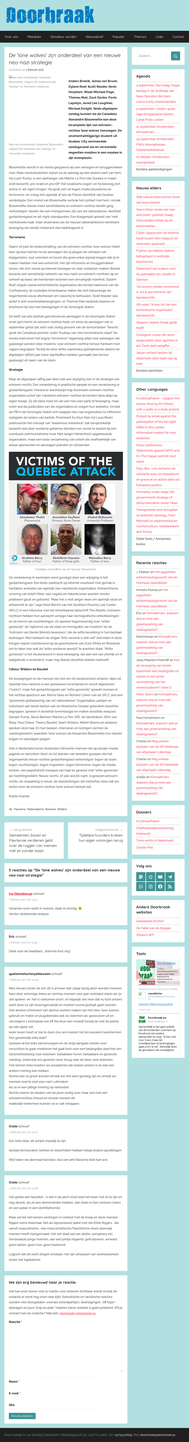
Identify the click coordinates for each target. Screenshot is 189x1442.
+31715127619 (123, 1435)
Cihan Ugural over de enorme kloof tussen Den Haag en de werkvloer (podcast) (157, 238)
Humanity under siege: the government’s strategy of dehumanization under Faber (157, 497)
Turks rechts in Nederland (154, 840)
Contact (178, 37)
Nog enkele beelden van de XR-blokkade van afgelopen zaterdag (157, 746)
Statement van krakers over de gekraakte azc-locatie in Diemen (156, 274)
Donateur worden (63, 37)
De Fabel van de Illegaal (153, 928)
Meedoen (34, 37)
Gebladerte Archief (150, 921)
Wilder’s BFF (145, 935)
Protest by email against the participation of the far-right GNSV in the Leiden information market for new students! (156, 427)
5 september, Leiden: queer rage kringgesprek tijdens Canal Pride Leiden (156, 114)
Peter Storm (145, 694)
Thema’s (140, 37)
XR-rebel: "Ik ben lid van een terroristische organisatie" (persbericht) (156, 310)
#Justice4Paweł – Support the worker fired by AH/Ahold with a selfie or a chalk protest (158, 403)
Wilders (62, 809)
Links (159, 37)
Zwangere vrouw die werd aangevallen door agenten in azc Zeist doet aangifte (157, 340)
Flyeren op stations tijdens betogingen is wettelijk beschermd (155, 256)
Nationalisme (35, 809)
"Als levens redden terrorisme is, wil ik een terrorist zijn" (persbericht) (157, 292)
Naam (14, 1381)
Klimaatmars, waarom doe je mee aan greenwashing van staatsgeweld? (157, 728)
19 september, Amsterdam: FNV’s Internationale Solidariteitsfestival (155, 144)
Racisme (50, 809)
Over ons (11, 37)
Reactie (15, 1322)
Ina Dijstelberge (20, 894)
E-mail (14, 1393)
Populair (119, 37)
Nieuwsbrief (94, 37)
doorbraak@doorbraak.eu (77, 1313)
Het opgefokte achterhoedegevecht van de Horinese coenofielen (156, 577)
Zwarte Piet (144, 847)
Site (12, 1405)
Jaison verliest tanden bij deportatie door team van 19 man (156, 358)
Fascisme (20, 809)
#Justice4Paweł (147, 821)
